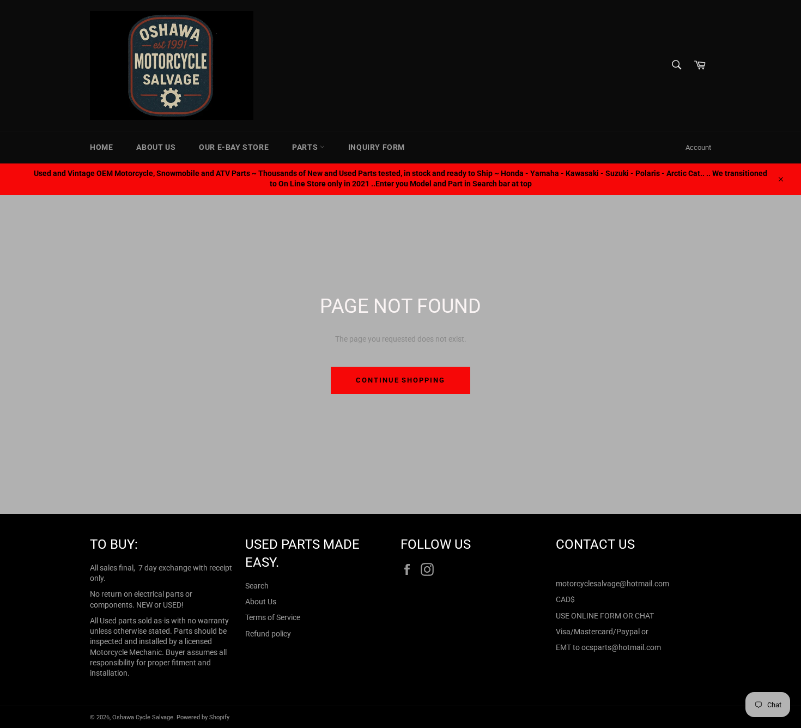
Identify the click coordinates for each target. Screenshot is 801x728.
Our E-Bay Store (234, 147)
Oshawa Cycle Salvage (142, 717)
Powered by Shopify (203, 717)
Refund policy (268, 633)
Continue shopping (400, 380)
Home (101, 147)
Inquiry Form (376, 147)
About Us (155, 147)
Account (698, 147)
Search (257, 585)
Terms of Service (272, 617)
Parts (306, 147)
